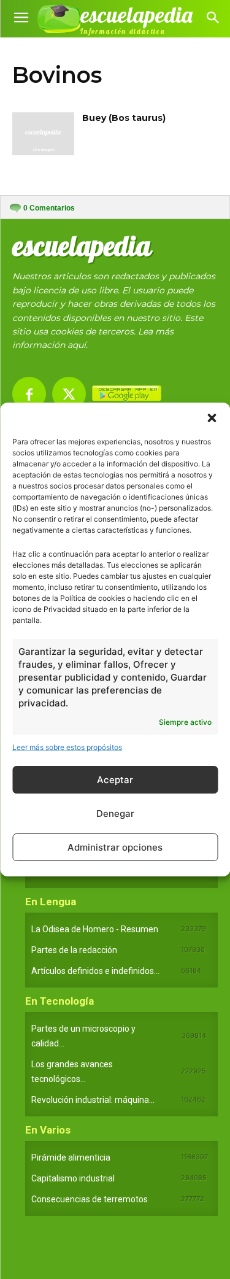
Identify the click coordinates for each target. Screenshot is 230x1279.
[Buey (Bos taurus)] (43, 133)
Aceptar (115, 780)
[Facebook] (29, 394)
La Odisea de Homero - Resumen (94, 929)
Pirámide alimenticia (70, 1157)
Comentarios (49, 208)
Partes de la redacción (74, 950)
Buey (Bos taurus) (124, 117)
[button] (211, 418)
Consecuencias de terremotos (89, 1199)
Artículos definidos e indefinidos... (95, 971)
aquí (76, 344)
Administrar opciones (115, 847)
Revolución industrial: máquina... (93, 1100)
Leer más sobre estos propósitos (67, 747)
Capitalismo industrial (73, 1178)
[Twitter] (69, 394)
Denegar (115, 813)
